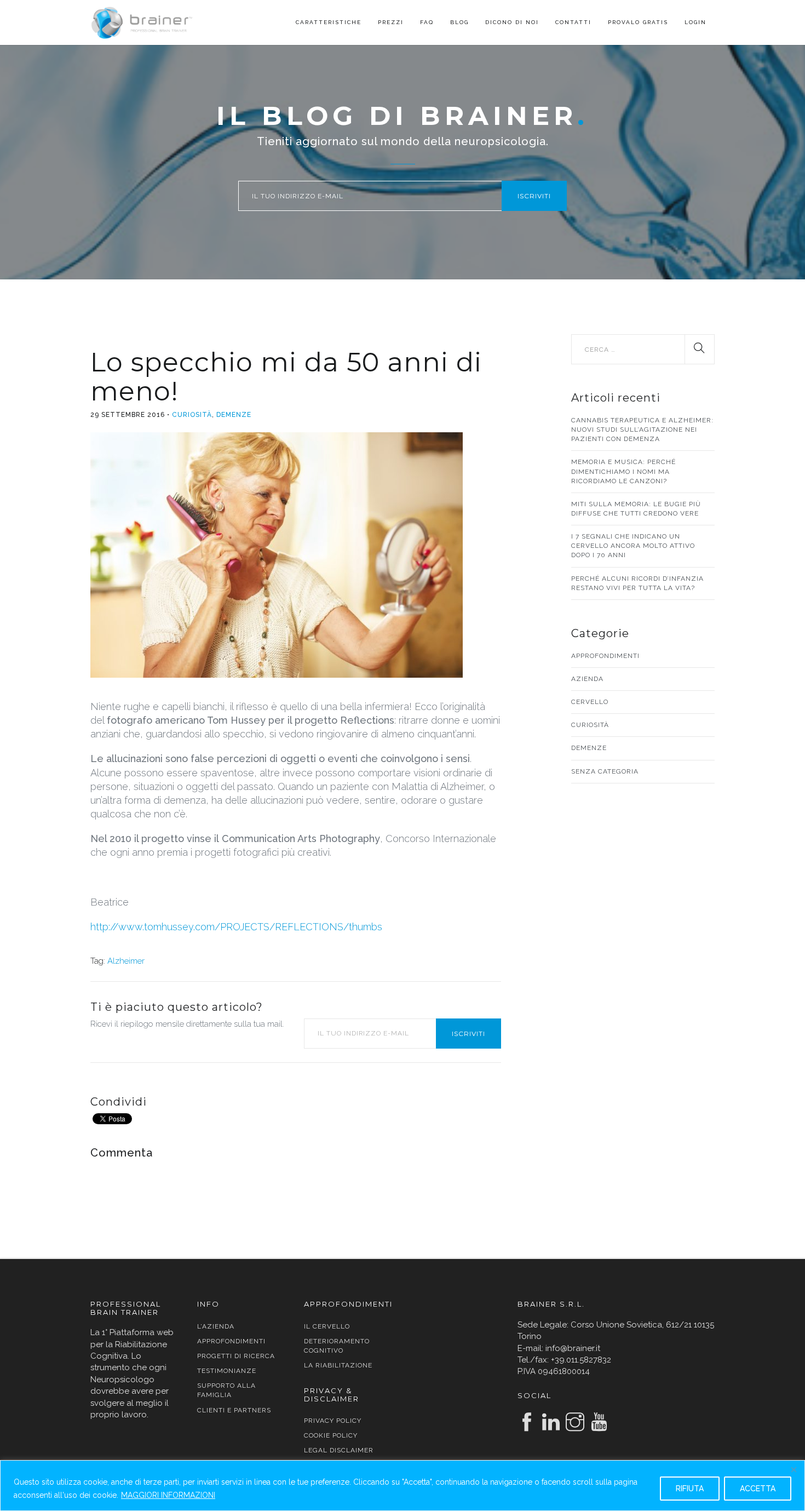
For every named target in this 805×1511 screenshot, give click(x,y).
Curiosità (192, 415)
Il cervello (327, 1326)
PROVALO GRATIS (638, 22)
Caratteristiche (328, 22)
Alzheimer (126, 961)
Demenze (233, 415)
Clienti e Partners (234, 1410)
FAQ (427, 22)
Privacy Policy (332, 1420)
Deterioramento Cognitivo (337, 1345)
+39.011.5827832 (581, 1360)
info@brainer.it (572, 1348)
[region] (402, 1485)
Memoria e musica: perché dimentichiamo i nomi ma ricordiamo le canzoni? (623, 471)
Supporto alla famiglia (226, 1390)
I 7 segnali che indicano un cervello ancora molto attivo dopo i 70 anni (633, 546)
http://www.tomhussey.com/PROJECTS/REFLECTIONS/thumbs (236, 926)
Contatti (573, 22)
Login (695, 22)
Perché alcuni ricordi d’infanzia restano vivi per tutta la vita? (637, 583)
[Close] (793, 1469)
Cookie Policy (331, 1435)
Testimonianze (226, 1371)
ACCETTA (757, 1488)
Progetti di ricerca (236, 1356)
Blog (459, 22)
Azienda (587, 679)
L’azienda (215, 1326)
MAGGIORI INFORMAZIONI (168, 1495)
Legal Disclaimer (338, 1450)
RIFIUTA (690, 1488)
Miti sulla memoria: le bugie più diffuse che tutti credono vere (636, 508)
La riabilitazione (338, 1365)
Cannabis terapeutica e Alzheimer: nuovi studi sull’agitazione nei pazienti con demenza (642, 429)
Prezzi (391, 22)
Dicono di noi (512, 22)
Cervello (589, 702)
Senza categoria (605, 771)
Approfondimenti (605, 656)
